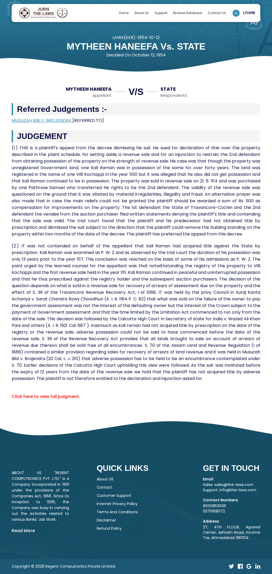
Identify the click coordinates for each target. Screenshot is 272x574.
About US (105, 479)
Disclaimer (106, 520)
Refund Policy (109, 528)
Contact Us (217, 13)
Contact (104, 487)
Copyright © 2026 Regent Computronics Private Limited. (64, 566)
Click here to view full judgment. (46, 396)
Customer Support (114, 495)
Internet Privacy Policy (117, 504)
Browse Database (187, 13)
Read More (23, 531)
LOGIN (248, 12)
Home (124, 13)
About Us (141, 13)
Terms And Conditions (117, 512)
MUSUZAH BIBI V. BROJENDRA (42, 120)
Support (161, 13)
